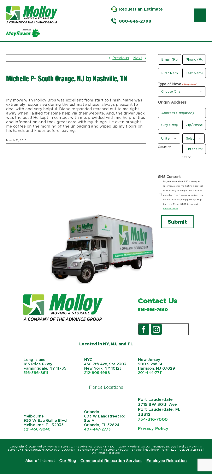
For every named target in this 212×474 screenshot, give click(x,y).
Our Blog (67, 460)
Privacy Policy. (170, 208)
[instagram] (156, 329)
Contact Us (157, 300)
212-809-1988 (97, 372)
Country (164, 147)
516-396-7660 (153, 309)
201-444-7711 (150, 372)
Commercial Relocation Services (111, 460)
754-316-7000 (153, 419)
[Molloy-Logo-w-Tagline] (32, 8)
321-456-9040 (37, 429)
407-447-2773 (97, 429)
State (186, 157)
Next (137, 58)
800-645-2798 (135, 21)
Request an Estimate (141, 9)
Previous (120, 58)
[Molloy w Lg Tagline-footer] (63, 296)
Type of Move (177, 84)
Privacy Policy (153, 428)
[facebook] (144, 329)
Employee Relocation (166, 460)
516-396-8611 (35, 372)
